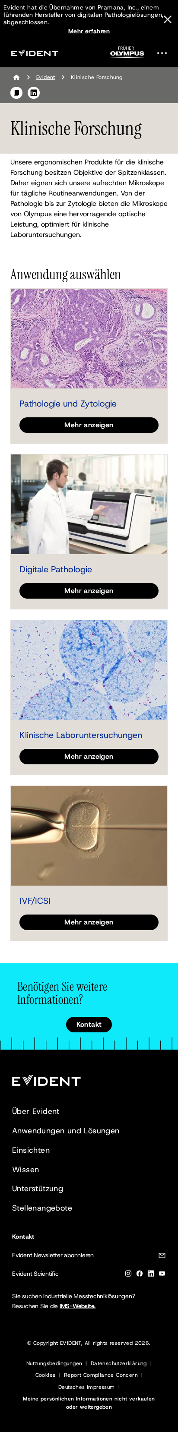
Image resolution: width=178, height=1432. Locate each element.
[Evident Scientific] (34, 53)
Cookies (45, 1375)
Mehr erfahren (89, 31)
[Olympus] (127, 54)
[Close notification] (167, 19)
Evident (45, 77)
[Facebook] (139, 1275)
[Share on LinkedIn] (34, 93)
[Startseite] (16, 77)
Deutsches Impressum (86, 1387)
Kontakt (89, 1024)
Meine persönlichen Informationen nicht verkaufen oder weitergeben (89, 1402)
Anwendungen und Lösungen (66, 1131)
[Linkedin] (151, 1275)
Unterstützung (37, 1188)
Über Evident (36, 1111)
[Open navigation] (164, 53)
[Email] (162, 1257)
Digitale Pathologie (55, 569)
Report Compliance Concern (101, 1375)
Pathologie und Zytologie (68, 403)
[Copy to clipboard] (16, 93)
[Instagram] (128, 1275)
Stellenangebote (42, 1208)
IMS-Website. (77, 1306)
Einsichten (31, 1150)
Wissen (25, 1169)
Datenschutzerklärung (119, 1363)
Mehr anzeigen (88, 424)
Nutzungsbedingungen (54, 1363)
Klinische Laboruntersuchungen (80, 735)
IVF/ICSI (35, 900)
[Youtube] (162, 1275)
